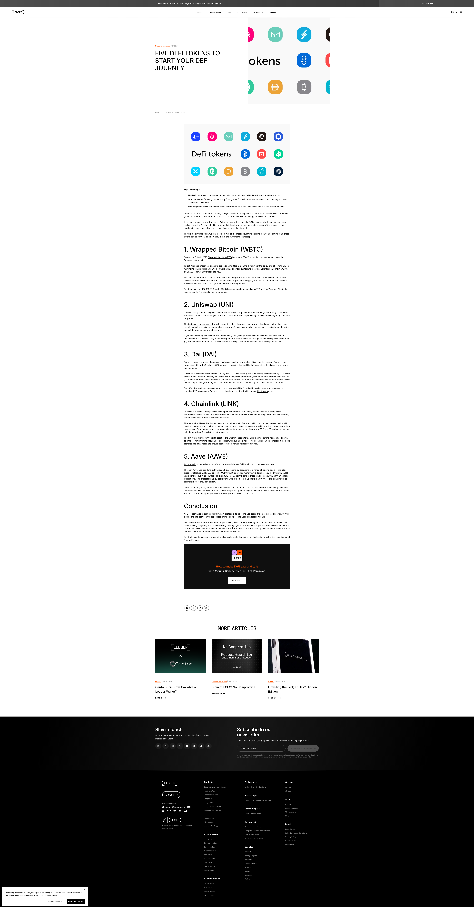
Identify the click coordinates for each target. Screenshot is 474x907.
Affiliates (248, 867)
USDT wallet (209, 862)
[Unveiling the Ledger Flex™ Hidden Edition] (293, 656)
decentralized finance (262, 213)
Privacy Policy (290, 837)
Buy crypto (208, 887)
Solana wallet (209, 847)
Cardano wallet (210, 851)
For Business (242, 12)
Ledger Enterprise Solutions (255, 787)
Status (247, 871)
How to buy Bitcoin (252, 835)
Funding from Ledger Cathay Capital (259, 800)
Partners (248, 879)
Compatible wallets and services (257, 831)
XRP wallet (208, 855)
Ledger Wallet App (211, 826)
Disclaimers (289, 845)
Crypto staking (209, 891)
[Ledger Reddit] (158, 746)
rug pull (188, 540)
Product (158, 681)
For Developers (258, 12)
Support (273, 12)
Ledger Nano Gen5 (211, 795)
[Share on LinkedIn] (200, 608)
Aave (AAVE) (190, 464)
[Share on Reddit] (206, 608)
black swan (262, 391)
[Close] (84, 889)
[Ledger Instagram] (173, 746)
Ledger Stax (208, 799)
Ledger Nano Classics (212, 806)
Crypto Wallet (209, 870)
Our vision (289, 804)
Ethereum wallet (210, 843)
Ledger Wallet (215, 12)
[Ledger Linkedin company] (194, 746)
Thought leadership (162, 46)
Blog (157, 113)
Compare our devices (212, 810)
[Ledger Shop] (460, 12)
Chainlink (188, 411)
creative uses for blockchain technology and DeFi (240, 216)
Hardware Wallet (210, 791)
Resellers (248, 859)
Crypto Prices (209, 883)
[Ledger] (18, 12)
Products (201, 12)
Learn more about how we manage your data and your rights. (291, 757)
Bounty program (251, 856)
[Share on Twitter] (193, 608)
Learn (229, 12)
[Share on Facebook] (187, 608)
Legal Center (290, 829)
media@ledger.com (164, 738)
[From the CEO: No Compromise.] (237, 656)
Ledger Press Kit (251, 863)
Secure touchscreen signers (215, 787)
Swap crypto (209, 895)
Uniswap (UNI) (191, 312)
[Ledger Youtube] (187, 746)
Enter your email (248, 748)
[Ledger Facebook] (165, 746)
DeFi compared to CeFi (235, 517)
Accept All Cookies (75, 901)
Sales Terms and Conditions (296, 833)
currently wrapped (242, 289)
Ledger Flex (208, 802)
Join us (288, 787)
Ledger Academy (291, 808)
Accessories (209, 818)
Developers (249, 875)
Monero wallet (209, 859)
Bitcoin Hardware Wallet (254, 838)
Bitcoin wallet (209, 839)
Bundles (207, 814)
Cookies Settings (55, 901)
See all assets (209, 866)
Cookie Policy (290, 841)
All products (208, 822)
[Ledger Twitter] (180, 746)
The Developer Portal (253, 813)
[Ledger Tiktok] (201, 746)
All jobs (288, 791)
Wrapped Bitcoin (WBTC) (220, 257)
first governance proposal (200, 324)
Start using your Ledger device (257, 827)
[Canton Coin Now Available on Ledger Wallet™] (180, 656)
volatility (246, 365)
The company (290, 812)
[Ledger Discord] (208, 746)
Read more (160, 698)
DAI (185, 362)
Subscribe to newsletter (301, 748)
